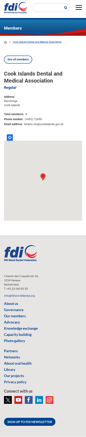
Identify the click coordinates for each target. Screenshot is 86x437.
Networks (12, 357)
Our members (15, 316)
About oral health (18, 363)
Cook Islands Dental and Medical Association (37, 42)
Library (9, 369)
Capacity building (18, 334)
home (5, 42)
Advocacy (12, 322)
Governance (14, 309)
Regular (10, 87)
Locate (10, 137)
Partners (11, 351)
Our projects (14, 375)
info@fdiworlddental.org (19, 295)
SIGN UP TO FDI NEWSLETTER (29, 422)
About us (11, 303)
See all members (18, 59)
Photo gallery (14, 340)
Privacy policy (15, 382)
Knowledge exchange (21, 328)
